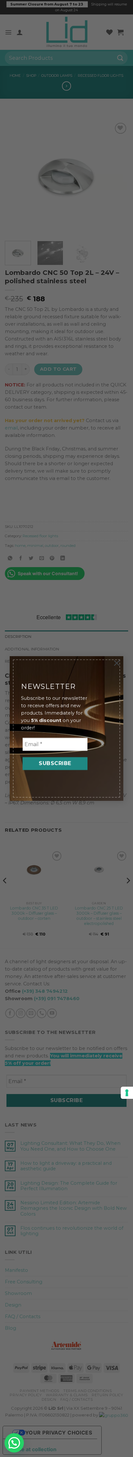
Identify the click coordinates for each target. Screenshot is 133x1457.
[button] (14, 1442)
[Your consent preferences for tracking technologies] (127, 1093)
